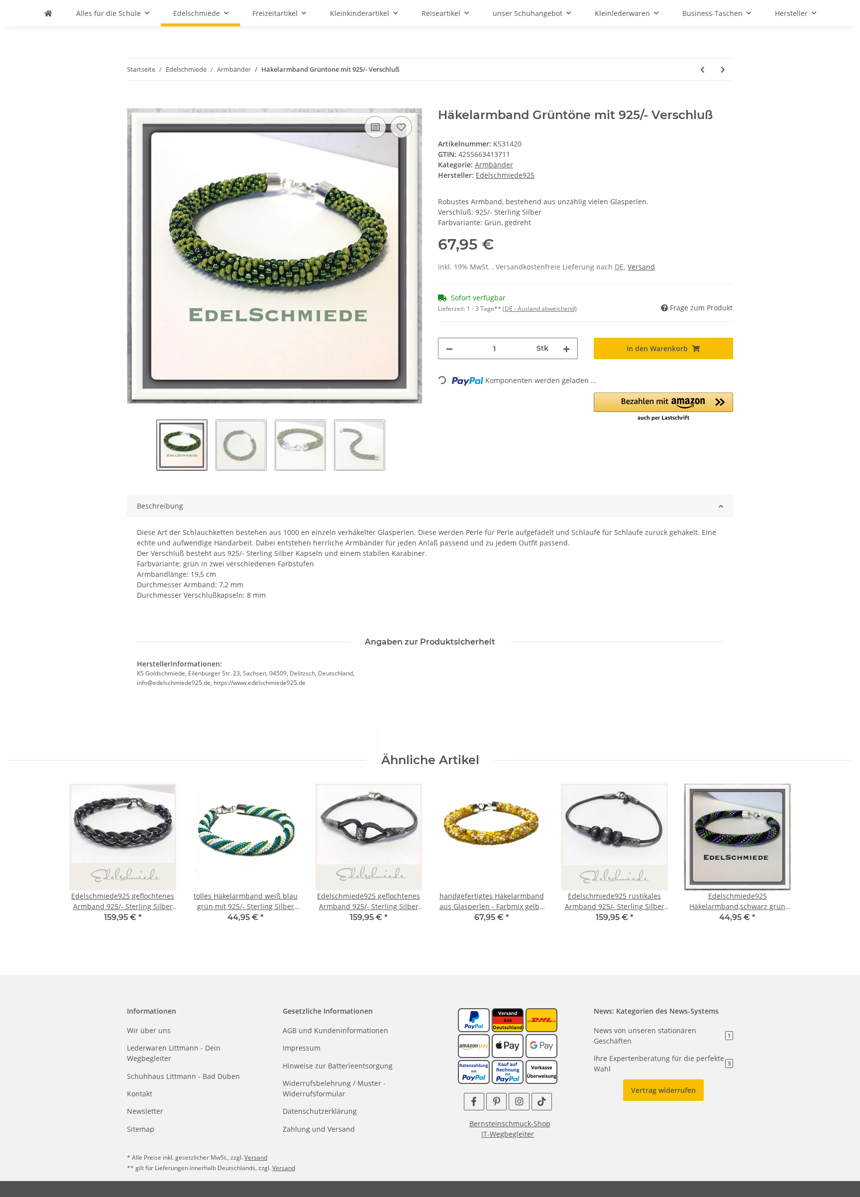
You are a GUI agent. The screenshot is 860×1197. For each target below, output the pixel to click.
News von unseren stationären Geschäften (662, 1036)
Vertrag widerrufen (663, 1090)
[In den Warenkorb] (135, 102)
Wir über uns (149, 1030)
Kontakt (139, 1093)
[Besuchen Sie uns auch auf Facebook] (474, 1101)
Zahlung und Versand (319, 1129)
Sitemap (140, 1129)
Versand (641, 266)
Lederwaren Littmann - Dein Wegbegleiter (173, 1053)
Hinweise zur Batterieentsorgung (338, 1065)
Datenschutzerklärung (320, 1111)
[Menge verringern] (449, 348)
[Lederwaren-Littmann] (48, 13)
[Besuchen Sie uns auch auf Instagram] (519, 1101)
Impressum (302, 1048)
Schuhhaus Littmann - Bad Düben (183, 1076)
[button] (664, 407)
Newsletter (145, 1111)
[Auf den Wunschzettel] (401, 127)
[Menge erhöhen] (566, 348)
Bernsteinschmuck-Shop (509, 1123)
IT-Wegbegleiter (507, 1134)
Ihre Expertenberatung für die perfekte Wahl (662, 1063)
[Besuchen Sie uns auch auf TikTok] (542, 1101)
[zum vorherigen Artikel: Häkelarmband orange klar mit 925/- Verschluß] (702, 69)
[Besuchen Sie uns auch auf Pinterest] (496, 1101)
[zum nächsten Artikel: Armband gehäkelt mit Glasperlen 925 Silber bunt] (723, 69)
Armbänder (494, 164)
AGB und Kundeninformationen (335, 1030)
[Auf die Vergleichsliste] (375, 127)
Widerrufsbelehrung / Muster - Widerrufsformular (334, 1088)
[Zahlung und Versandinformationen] (507, 1019)
